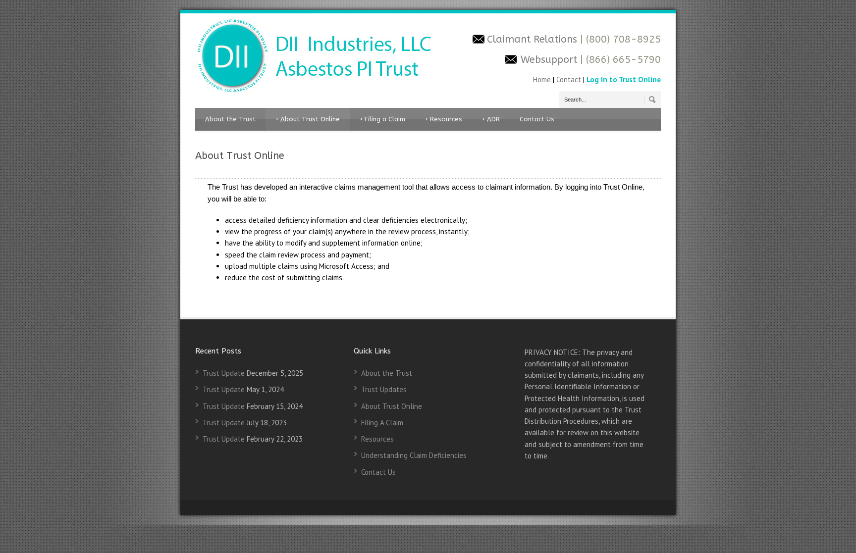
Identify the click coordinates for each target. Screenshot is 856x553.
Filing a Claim (382, 119)
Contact (568, 79)
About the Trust (230, 119)
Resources (443, 119)
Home (543, 79)
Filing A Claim (382, 422)
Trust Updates (384, 389)
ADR (491, 119)
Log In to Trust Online (624, 79)
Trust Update (224, 373)
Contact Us (537, 119)
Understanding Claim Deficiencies (414, 455)
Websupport (549, 59)
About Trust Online (307, 119)
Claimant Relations (533, 39)
